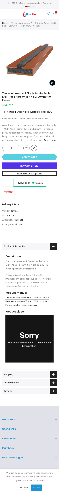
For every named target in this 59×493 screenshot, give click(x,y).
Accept (36, 487)
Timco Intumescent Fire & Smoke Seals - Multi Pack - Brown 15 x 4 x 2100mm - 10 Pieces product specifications (27, 301)
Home (5, 23)
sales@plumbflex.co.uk (41, 3)
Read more (49, 140)
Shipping (21, 111)
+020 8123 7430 (17, 3)
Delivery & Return (11, 204)
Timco (14, 210)
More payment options (29, 173)
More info (22, 487)
